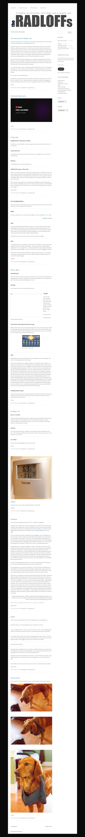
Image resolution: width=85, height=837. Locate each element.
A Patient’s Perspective (62, 45)
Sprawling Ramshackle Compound (64, 90)
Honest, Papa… (16, 678)
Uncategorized (23, 87)
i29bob (59, 85)
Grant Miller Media (61, 91)
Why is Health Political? (62, 40)
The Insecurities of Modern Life (21, 38)
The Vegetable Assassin (62, 93)
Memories (60, 43)
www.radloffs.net (40, 530)
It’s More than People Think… (63, 48)
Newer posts (48, 826)
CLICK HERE (33, 81)
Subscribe (61, 69)
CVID (47, 358)
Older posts (14, 826)
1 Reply (12, 84)
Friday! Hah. (15, 137)
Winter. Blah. (15, 270)
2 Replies (13, 258)
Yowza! (13, 502)
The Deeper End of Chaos (63, 83)
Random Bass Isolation (62, 47)
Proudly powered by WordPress (16, 831)
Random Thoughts (23, 7)
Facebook (14, 519)
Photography (43, 7)
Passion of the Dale (61, 86)
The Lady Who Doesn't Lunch (63, 88)
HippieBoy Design (33, 7)
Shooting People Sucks (18, 96)
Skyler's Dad (60, 82)
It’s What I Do (15, 411)
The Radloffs (13, 7)
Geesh (13, 617)
